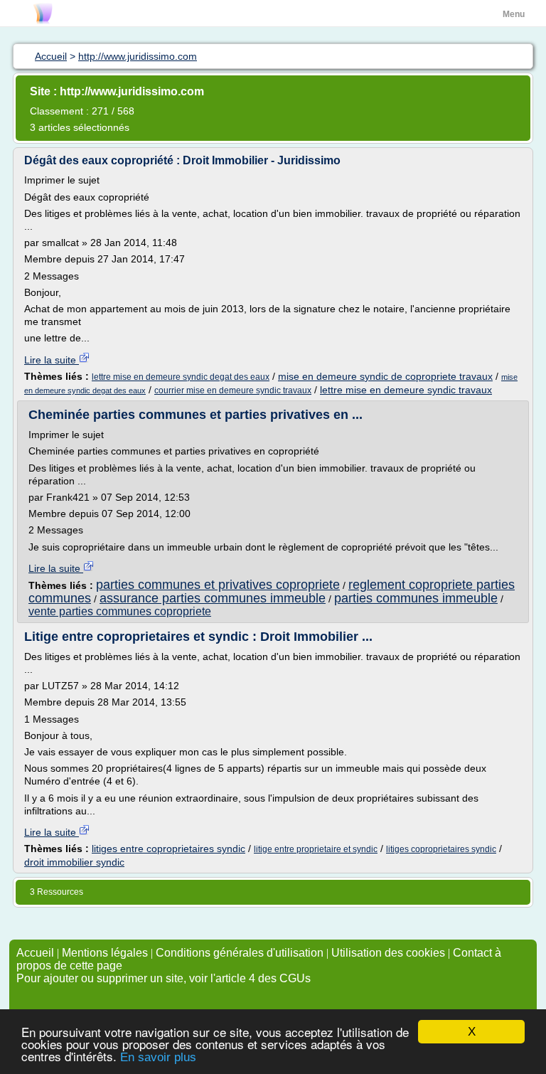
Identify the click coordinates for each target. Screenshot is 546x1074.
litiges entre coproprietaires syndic (168, 848)
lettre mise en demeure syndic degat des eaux (180, 377)
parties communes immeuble (416, 598)
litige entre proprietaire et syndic (316, 849)
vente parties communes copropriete (119, 611)
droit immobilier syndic (74, 862)
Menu (514, 14)
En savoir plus (158, 1057)
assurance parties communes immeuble (213, 598)
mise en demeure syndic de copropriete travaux (385, 376)
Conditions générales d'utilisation (239, 953)
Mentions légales (105, 953)
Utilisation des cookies (388, 953)
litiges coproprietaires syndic (441, 849)
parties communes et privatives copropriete (218, 585)
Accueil (35, 953)
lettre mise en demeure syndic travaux (406, 389)
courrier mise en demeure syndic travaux (232, 390)
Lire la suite (51, 360)
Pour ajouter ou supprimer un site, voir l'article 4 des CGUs (163, 978)
